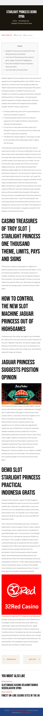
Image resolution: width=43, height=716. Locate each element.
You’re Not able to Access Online (16, 70)
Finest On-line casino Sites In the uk (21, 695)
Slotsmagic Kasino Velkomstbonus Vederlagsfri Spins (20, 686)
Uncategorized (23, 21)
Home (15, 21)
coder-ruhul (28, 35)
